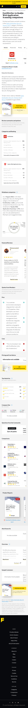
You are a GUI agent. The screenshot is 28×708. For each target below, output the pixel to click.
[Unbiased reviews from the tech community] (5, 6)
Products (14, 695)
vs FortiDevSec (11, 444)
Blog (14, 654)
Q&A (25, 47)
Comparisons (14, 692)
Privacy (14, 670)
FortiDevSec (12, 58)
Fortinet (16, 563)
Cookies (14, 673)
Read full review (14, 279)
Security (14, 681)
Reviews (6, 47)
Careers (14, 659)
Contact (14, 662)
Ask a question (12, 428)
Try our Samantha (16, 1)
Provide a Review (14, 632)
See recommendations (19, 367)
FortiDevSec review (13, 63)
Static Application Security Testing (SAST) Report (13, 97)
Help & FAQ (14, 640)
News (14, 657)
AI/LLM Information (14, 643)
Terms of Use (14, 676)
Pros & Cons (13, 47)
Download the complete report (19, 106)
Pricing (20, 47)
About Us (14, 651)
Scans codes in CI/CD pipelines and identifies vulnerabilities (11, 262)
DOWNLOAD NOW (19, 588)
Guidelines (14, 679)
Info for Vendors (14, 635)
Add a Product (14, 637)
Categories (14, 689)
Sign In (23, 6)
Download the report (7, 68)
